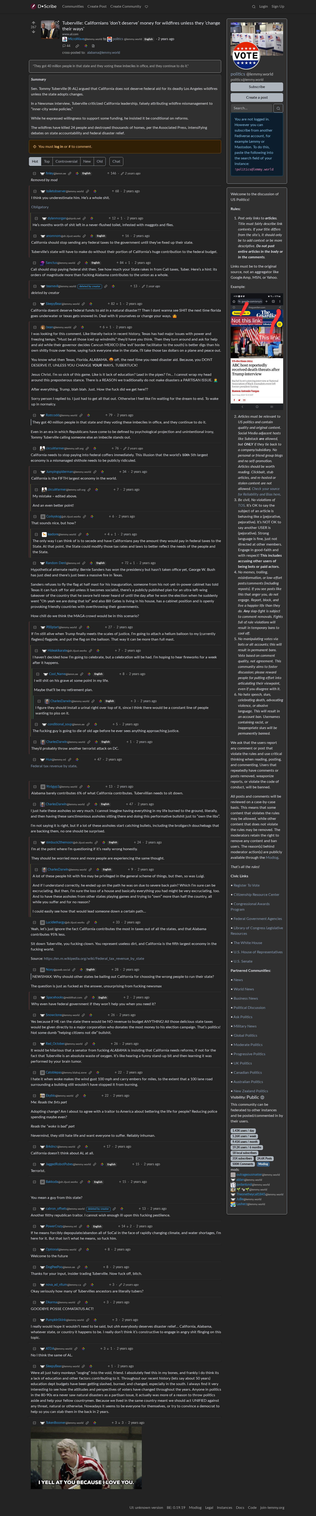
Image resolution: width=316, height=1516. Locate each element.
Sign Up (278, 6)
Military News (245, 1026)
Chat (116, 161)
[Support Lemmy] (146, 6)
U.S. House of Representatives (258, 952)
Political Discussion (249, 1008)
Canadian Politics (248, 1072)
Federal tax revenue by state (53, 766)
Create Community (125, 6)
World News (244, 989)
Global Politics (245, 1035)
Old (100, 161)
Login (263, 6)
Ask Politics (242, 1017)
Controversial (66, 161)
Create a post (257, 97)
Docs (240, 1508)
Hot (35, 161)
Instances (224, 1508)
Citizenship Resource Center (256, 895)
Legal (209, 1508)
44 (68, 46)
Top (47, 161)
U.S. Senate (243, 961)
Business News (246, 998)
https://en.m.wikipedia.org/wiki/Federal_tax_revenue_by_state (94, 958)
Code (252, 1508)
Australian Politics (248, 1082)
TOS (241, 505)
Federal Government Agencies (258, 919)
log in (58, 146)
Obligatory (40, 207)
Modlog (272, 857)
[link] (77, 46)
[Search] (253, 6)
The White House (248, 943)
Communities (73, 6)
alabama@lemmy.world (103, 52)
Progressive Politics (249, 1054)
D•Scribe (47, 6)
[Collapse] (34, 173)
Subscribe (257, 87)
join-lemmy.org (272, 1508)
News (238, 980)
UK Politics (243, 1063)
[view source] (93, 46)
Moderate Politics (248, 1045)
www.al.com (70, 34)
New (87, 161)
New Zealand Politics (251, 1091)
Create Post (97, 6)
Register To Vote (247, 885)
